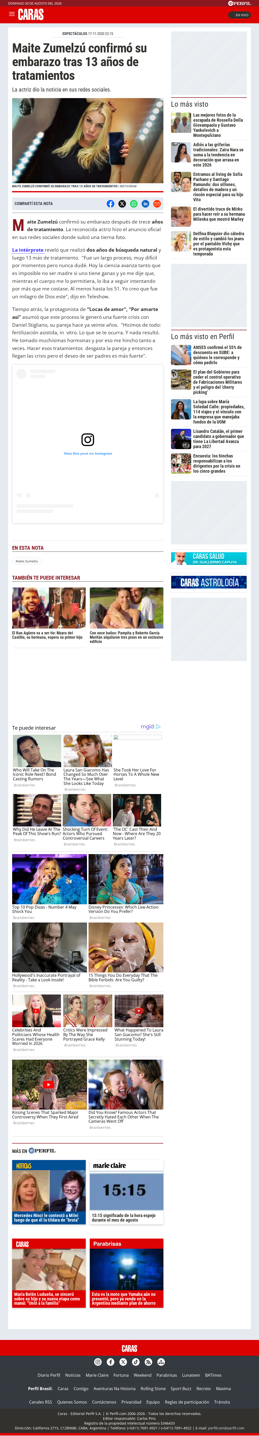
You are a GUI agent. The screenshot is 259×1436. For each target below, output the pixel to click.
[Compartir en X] (122, 204)
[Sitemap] (161, 1362)
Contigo (81, 1388)
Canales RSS (40, 1402)
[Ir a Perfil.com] (239, 4)
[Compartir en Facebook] (110, 204)
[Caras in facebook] (110, 1362)
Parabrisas (167, 1375)
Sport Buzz (181, 1388)
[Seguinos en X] (123, 1362)
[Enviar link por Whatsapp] (134, 204)
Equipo (153, 1402)
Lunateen (191, 1375)
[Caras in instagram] (98, 1362)
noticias (49, 1166)
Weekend (143, 1375)
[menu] (12, 15)
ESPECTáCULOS (74, 33)
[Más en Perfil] (42, 1151)
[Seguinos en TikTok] (136, 1362)
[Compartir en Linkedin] (145, 204)
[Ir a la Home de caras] (31, 18)
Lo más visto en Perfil (202, 336)
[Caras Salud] (209, 563)
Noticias (73, 1375)
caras (49, 1245)
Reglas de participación (187, 1402)
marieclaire (126, 1166)
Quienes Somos (72, 1402)
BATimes (213, 1375)
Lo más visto (189, 104)
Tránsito (222, 1402)
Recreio (204, 1388)
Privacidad (131, 1402)
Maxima (223, 1388)
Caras (63, 1388)
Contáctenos (104, 1402)
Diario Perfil (49, 1375)
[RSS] (148, 1362)
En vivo (242, 15)
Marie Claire (97, 1375)
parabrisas (126, 1245)
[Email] (157, 204)
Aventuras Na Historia (115, 1388)
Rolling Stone (153, 1388)
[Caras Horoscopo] (209, 587)
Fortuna (121, 1375)
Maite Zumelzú (27, 561)
